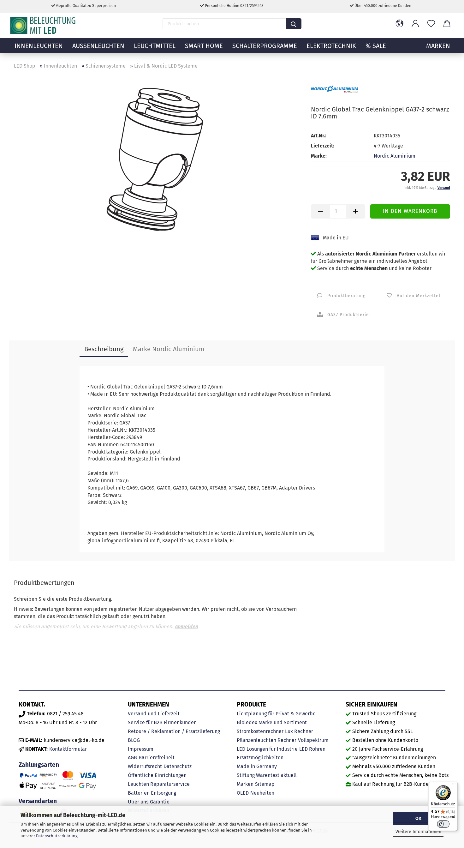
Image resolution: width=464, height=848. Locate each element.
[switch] (443, 824)
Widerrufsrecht (145, 766)
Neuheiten (262, 793)
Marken (245, 784)
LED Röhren (312, 749)
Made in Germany (257, 766)
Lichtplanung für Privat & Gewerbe (276, 714)
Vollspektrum (313, 740)
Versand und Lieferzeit (154, 714)
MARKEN (438, 46)
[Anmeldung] (415, 24)
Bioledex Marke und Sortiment (272, 722)
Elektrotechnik (331, 46)
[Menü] (454, 785)
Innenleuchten (39, 46)
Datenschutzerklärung (57, 835)
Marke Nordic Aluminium (168, 349)
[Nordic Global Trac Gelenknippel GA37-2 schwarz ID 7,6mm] (157, 161)
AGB (132, 758)
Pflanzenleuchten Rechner (266, 740)
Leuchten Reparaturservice (159, 784)
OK (418, 818)
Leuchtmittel (154, 46)
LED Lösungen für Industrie (267, 749)
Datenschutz (178, 766)
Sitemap (265, 784)
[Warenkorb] (447, 24)
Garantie (160, 802)
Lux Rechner (299, 731)
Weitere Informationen (418, 831)
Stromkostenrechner (260, 731)
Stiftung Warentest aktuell (267, 775)
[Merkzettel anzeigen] (431, 24)
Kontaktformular (68, 749)
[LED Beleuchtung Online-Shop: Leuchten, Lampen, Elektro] (43, 25)
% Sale (376, 46)
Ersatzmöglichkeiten (260, 758)
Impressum (140, 749)
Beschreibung (103, 349)
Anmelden (186, 626)
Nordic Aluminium (394, 156)
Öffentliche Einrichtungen (157, 775)
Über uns (138, 802)
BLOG (134, 740)
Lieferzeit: (322, 146)
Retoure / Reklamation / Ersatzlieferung (174, 731)
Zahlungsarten (39, 764)
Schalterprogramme (264, 46)
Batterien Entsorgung (152, 793)
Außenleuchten (98, 46)
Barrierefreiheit (157, 758)
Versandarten (38, 801)
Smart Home (204, 46)
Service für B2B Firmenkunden (162, 722)
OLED (243, 793)
